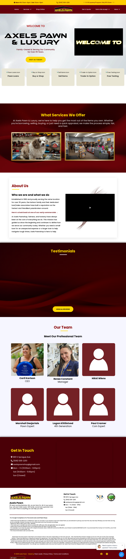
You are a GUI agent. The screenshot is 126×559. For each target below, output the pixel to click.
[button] (30, 9)
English (14, 558)
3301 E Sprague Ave (71, 497)
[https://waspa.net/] (111, 497)
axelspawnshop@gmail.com (75, 502)
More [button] (116, 9)
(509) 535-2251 (70, 500)
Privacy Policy (48, 554)
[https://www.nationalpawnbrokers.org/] (99, 497)
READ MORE (13, 82)
